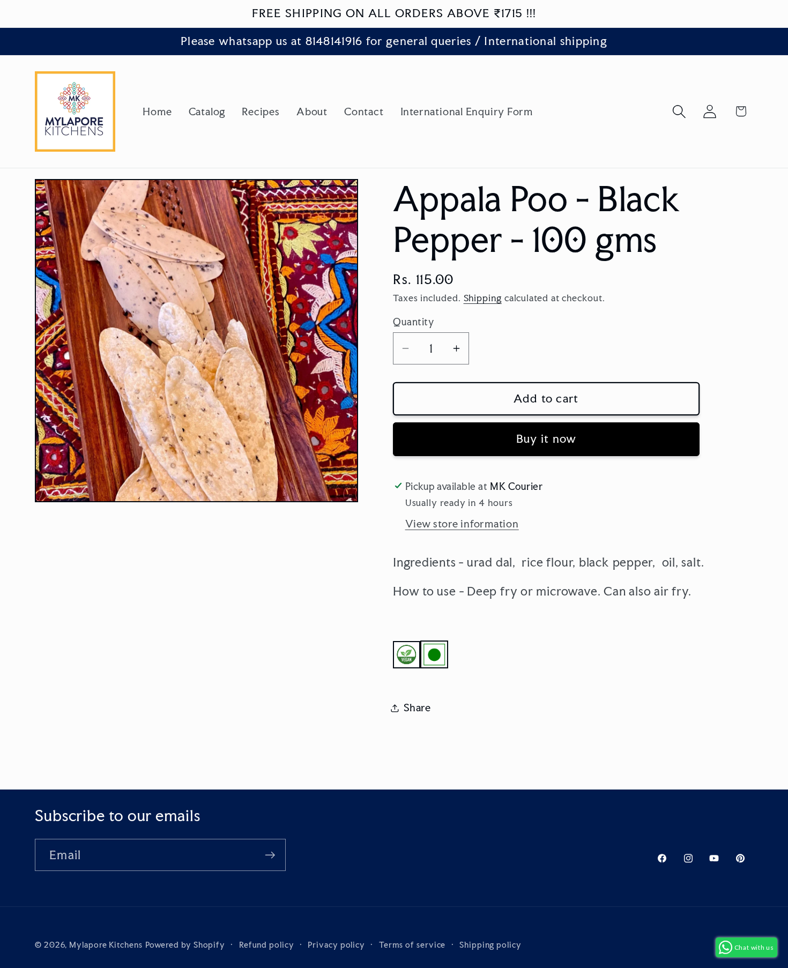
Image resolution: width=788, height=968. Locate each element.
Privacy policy (336, 944)
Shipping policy (490, 944)
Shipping (483, 298)
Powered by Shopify (185, 944)
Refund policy (266, 944)
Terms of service (412, 944)
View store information (462, 523)
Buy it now (546, 438)
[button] (679, 111)
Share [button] (417, 707)
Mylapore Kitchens (105, 944)
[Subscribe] (270, 855)
